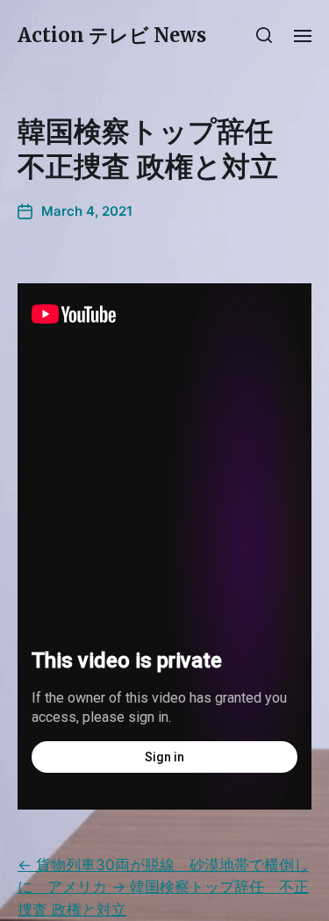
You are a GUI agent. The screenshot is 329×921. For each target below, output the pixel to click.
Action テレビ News (112, 35)
